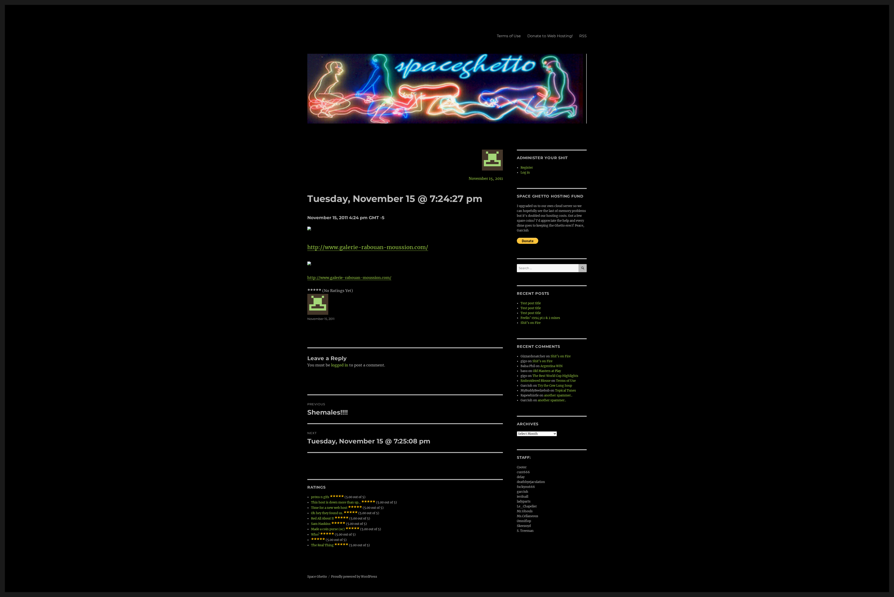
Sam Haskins (321, 524)
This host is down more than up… (336, 502)
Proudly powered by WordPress (354, 577)
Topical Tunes (565, 390)
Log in (525, 172)
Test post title (531, 303)
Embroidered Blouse (536, 381)
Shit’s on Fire (531, 323)
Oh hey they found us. (327, 513)
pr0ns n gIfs (320, 497)
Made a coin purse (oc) (328, 529)
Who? (315, 535)
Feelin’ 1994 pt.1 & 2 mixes (540, 318)
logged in (339, 365)
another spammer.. (558, 395)
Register (527, 168)
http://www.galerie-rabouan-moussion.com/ (367, 247)
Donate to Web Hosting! (550, 36)
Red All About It (322, 518)
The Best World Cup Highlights (555, 376)
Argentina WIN (551, 366)
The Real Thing (322, 545)
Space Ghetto (317, 577)
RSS (583, 36)
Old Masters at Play (547, 371)
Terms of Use (509, 36)
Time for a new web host (329, 508)
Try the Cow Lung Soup (555, 386)
